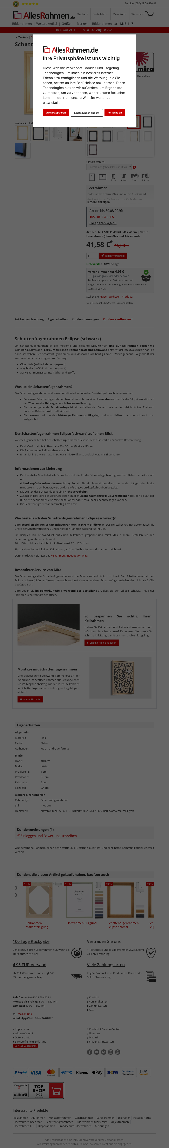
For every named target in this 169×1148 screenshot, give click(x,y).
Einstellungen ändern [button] (86, 112)
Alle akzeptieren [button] (56, 112)
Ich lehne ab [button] (115, 112)
